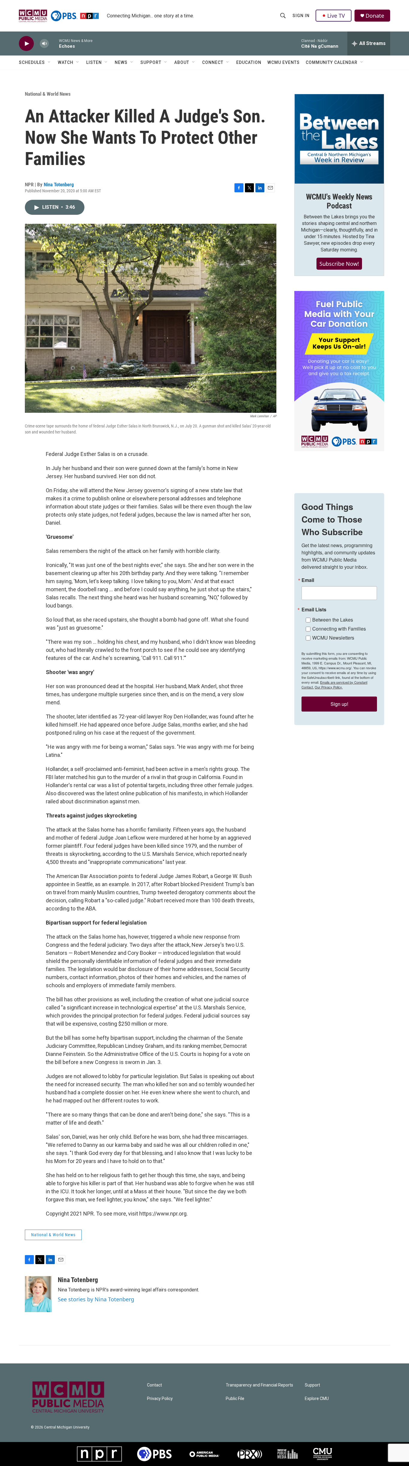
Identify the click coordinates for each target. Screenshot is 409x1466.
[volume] (44, 43)
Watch (65, 62)
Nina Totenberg (59, 184)
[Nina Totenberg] (38, 1294)
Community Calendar (332, 62)
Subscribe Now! (339, 263)
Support (150, 62)
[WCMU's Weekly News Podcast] (339, 139)
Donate (375, 16)
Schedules (32, 62)
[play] (26, 43)
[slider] (54, 43)
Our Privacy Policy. (329, 687)
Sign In (301, 15)
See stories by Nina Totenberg (96, 1299)
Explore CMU (317, 1398)
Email (308, 580)
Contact (154, 1385)
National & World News (48, 94)
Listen (94, 62)
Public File (235, 1398)
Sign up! (339, 703)
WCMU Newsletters (333, 637)
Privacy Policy (160, 1398)
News (121, 62)
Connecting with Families (339, 628)
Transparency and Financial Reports (259, 1385)
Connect (212, 62)
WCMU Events (283, 62)
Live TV (336, 15)
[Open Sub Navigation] (49, 62)
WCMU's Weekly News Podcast (339, 201)
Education (248, 62)
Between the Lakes (332, 619)
